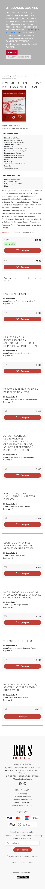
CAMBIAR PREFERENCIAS (18, 57)
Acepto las (23, 856)
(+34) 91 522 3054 (31, 776)
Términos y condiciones (22, 799)
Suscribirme (22, 850)
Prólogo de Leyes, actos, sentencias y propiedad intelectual (20, 687)
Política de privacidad (22, 797)
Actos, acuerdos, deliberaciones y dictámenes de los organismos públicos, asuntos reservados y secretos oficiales (18, 443)
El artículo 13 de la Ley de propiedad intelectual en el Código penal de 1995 (22, 594)
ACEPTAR (12, 52)
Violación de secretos (18, 641)
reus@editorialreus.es (23, 779)
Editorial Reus (15, 138)
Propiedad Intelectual (15, 76)
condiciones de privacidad (28, 856)
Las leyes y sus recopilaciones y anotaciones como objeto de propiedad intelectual (21, 341)
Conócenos (22, 794)
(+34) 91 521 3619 (15, 776)
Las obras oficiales (16, 294)
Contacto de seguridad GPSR (22, 805)
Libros (5, 76)
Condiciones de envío (22, 802)
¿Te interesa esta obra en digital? (15, 128)
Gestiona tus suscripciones (22, 862)
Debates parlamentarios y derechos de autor (20, 391)
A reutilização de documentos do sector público (19, 496)
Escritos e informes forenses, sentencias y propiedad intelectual (19, 545)
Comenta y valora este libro (23, 232)
